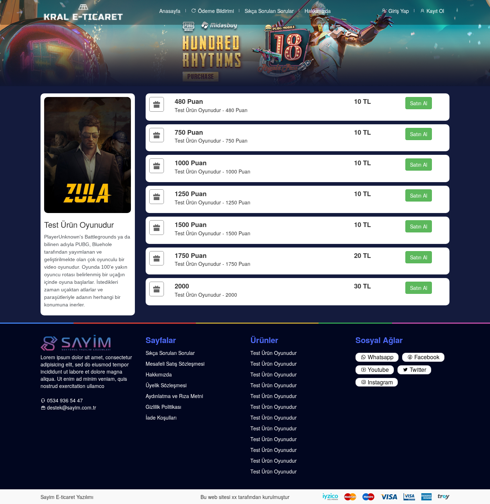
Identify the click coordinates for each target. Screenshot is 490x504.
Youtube (377, 369)
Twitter (417, 369)
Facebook (426, 357)
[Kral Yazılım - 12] (83, 11)
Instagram (379, 382)
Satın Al (418, 103)
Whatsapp (380, 357)
